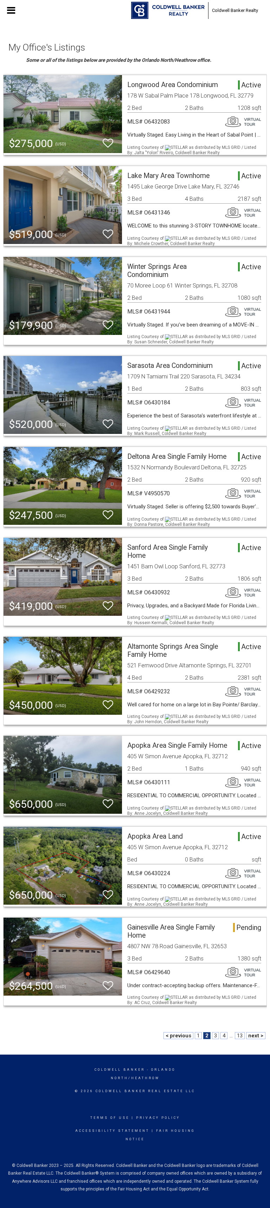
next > (255, 1035)
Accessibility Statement (112, 1131)
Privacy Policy (158, 1118)
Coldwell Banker (120, 1069)
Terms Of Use (109, 1118)
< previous (178, 1035)
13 (240, 1035)
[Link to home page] (168, 10)
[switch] (108, 143)
